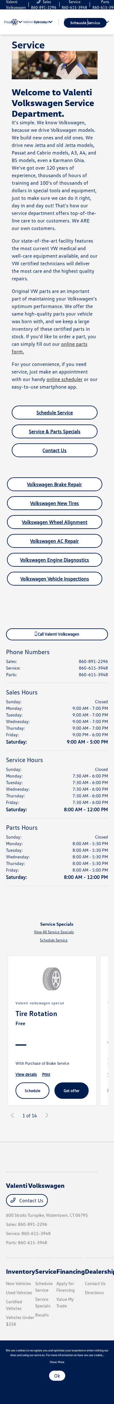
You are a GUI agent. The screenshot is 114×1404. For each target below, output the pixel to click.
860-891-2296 (93, 661)
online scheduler (65, 379)
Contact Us (54, 450)
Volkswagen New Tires (54, 503)
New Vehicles (18, 1283)
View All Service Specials (54, 931)
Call (58, 634)
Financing (70, 1271)
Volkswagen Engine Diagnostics (54, 560)
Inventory (20, 1271)
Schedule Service (54, 412)
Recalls (42, 1314)
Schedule (32, 1090)
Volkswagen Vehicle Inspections (54, 579)
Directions (94, 1292)
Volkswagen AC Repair (54, 541)
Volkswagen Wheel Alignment (54, 522)
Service (45, 1271)
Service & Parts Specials (54, 431)
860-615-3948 (93, 668)
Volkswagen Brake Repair (54, 484)
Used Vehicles (19, 1292)
